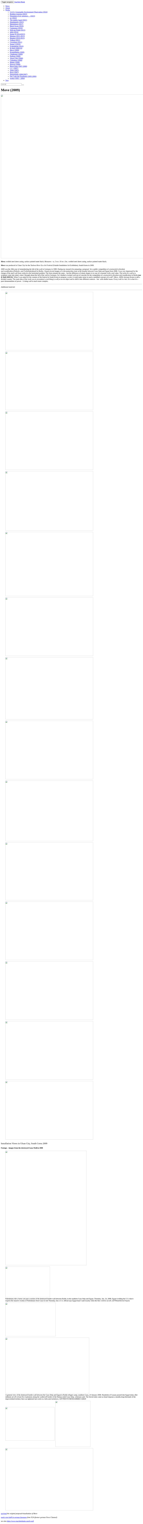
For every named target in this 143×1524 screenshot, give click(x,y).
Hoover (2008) (15, 64)
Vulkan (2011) (15, 40)
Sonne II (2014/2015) (17, 34)
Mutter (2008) (15, 62)
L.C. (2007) (14, 68)
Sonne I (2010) (15, 44)
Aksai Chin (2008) (16, 58)
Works (7, 10)
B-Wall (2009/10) (16, 48)
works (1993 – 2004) (17, 78)
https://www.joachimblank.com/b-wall (20, 1521)
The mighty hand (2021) (18, 20)
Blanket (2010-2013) (17, 38)
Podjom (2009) (15, 56)
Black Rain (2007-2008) (18, 66)
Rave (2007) (14, 72)
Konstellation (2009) (17, 52)
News (7, 6)
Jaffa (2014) (14, 32)
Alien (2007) (14, 70)
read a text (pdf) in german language (14, 1517)
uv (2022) (13, 18)
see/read (4, 1514)
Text (6, 80)
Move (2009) (14, 50)
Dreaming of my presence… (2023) (22, 16)
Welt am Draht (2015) (17, 30)
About (7, 8)
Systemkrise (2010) (16, 46)
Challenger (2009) (16, 54)
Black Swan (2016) (17, 26)
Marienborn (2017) (16, 24)
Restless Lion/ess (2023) (18, 14)
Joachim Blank (19, 2)
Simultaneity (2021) (17, 22)
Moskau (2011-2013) (17, 36)
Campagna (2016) (16, 28)
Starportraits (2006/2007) (18, 74)
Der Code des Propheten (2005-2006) (23, 76)
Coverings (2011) (16, 42)
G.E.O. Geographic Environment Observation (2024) (28, 12)
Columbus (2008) (16, 60)
